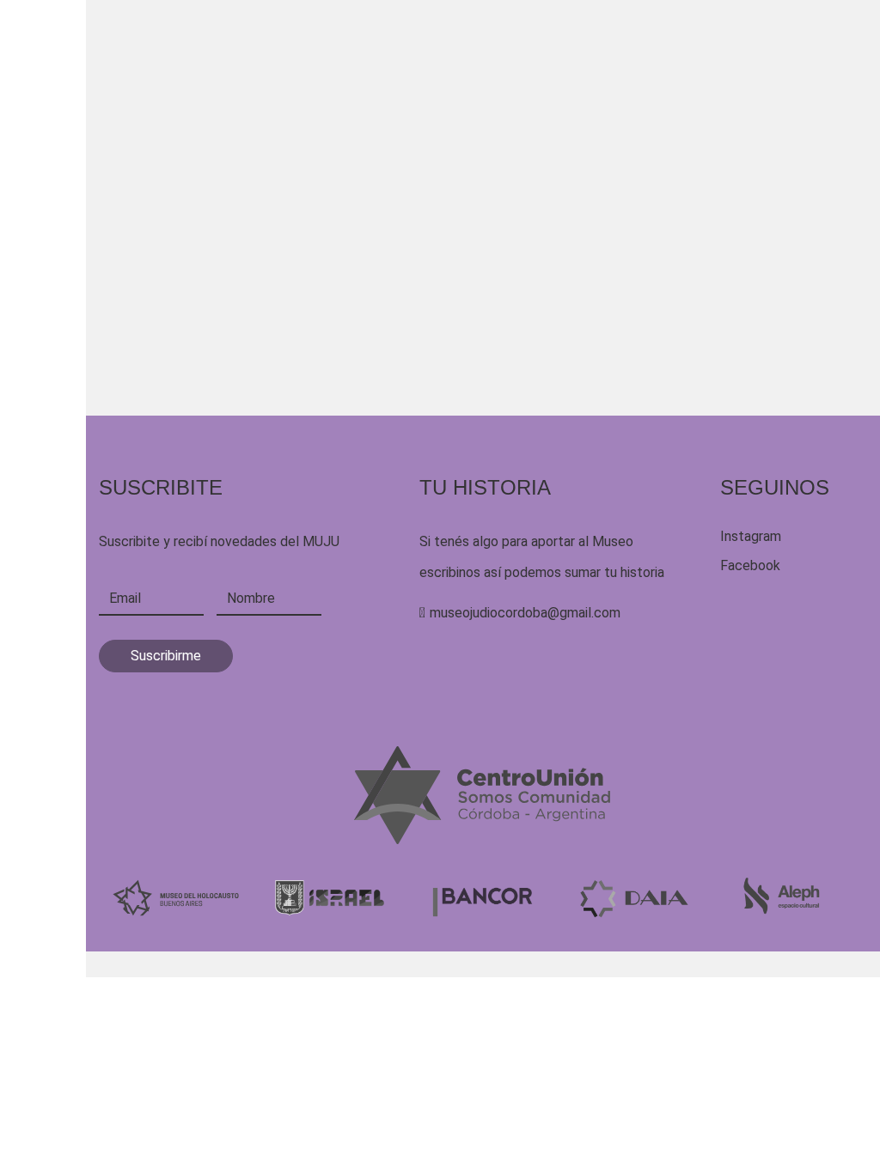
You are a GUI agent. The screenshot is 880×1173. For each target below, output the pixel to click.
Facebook (750, 565)
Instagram (750, 536)
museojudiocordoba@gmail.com (525, 613)
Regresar (164, 465)
